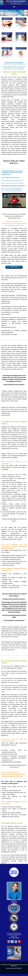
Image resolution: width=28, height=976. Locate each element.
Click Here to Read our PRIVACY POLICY (14, 968)
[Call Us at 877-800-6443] (14, 2)
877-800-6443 (14, 938)
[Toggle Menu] (14, 6)
